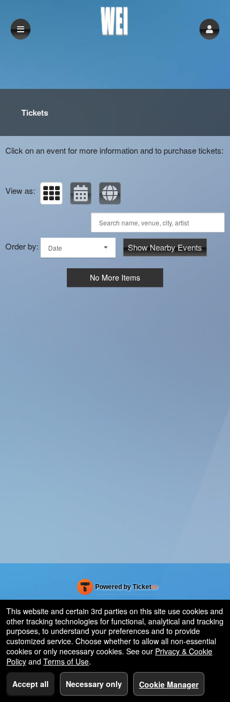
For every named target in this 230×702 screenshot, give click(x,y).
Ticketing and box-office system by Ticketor (117, 589)
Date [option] (55, 247)
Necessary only (94, 683)
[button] (209, 29)
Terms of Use (66, 661)
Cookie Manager (168, 684)
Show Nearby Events (165, 247)
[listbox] (78, 248)
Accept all (30, 683)
